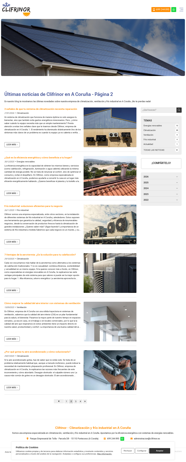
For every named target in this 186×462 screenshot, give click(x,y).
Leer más (11, 144)
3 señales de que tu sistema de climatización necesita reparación (40, 109)
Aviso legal (9, 452)
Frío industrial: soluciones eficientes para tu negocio (33, 206)
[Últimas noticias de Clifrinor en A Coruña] (59, 401)
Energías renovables (26, 162)
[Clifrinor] (16, 9)
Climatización (23, 113)
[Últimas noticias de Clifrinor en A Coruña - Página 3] (85, 401)
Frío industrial (23, 210)
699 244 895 (113, 438)
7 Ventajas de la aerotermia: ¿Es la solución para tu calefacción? (40, 254)
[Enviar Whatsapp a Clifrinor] (173, 9)
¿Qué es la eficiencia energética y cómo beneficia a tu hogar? (38, 157)
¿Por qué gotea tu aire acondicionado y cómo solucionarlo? (37, 351)
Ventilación (22, 307)
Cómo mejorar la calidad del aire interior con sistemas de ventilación (42, 303)
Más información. (104, 454)
